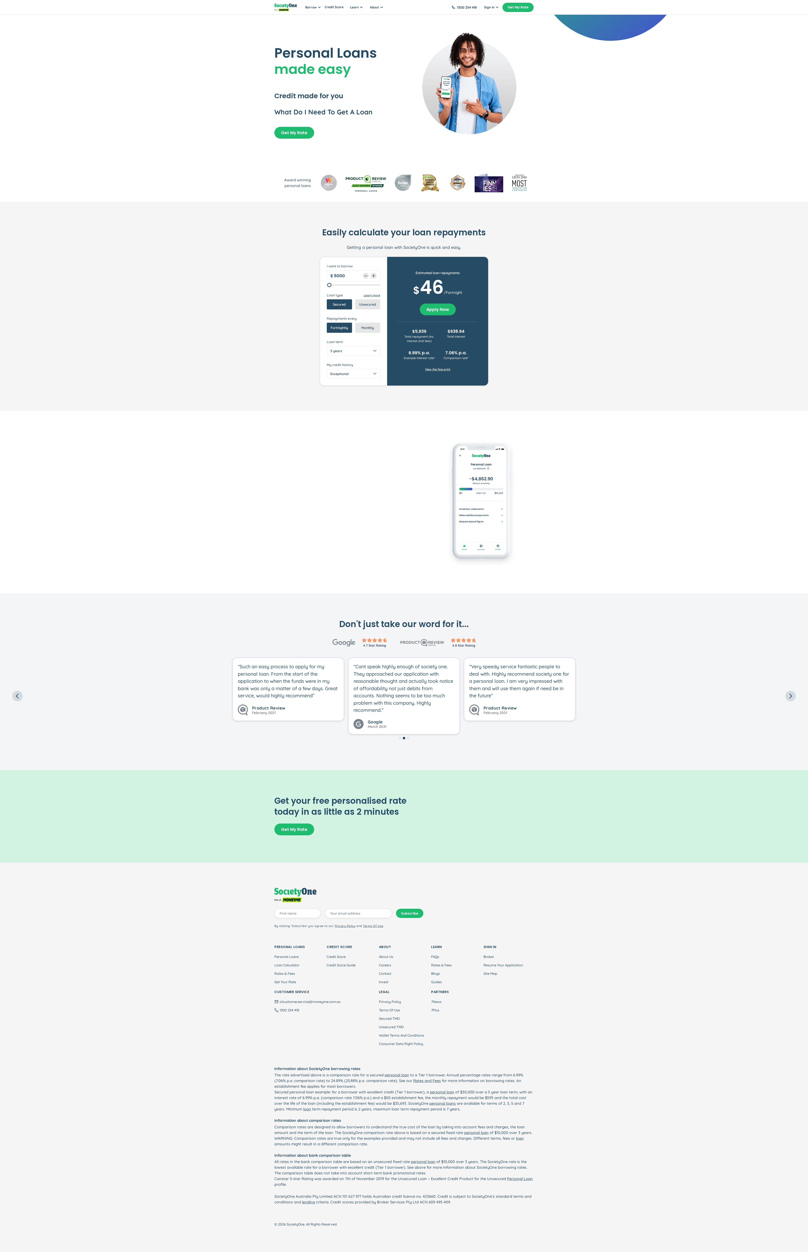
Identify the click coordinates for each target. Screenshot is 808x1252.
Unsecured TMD (391, 1027)
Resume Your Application (503, 965)
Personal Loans (286, 957)
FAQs (435, 957)
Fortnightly (339, 328)
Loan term (335, 342)
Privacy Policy (390, 1002)
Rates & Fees (284, 973)
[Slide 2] (404, 738)
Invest (383, 982)
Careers (385, 965)
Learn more (372, 295)
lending (308, 1202)
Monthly (367, 328)
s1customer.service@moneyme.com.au (310, 1002)
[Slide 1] (400, 738)
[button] (71, 696)
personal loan (397, 1075)
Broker (489, 957)
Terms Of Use (389, 1010)
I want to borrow (340, 266)
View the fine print (437, 369)
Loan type (335, 295)
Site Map (490, 973)
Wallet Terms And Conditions (401, 1035)
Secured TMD (389, 1018)
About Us (386, 957)
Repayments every (342, 318)
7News (436, 1002)
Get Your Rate (285, 982)
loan (307, 1109)
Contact (385, 973)
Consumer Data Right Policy (401, 1044)
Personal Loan (520, 1178)
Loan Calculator (286, 965)
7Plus (435, 1010)
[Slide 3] (408, 738)
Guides (436, 982)
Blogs (435, 973)
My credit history (340, 365)
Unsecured (367, 304)
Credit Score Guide (341, 965)
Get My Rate (518, 7)
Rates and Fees (427, 1080)
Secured (339, 304)
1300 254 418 (467, 7)
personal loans (442, 1103)
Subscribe (409, 913)
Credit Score (334, 7)
